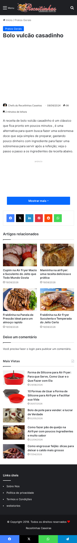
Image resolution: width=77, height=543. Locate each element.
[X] (20, 218)
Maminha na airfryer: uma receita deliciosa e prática (55, 273)
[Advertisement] (38, 70)
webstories (13, 505)
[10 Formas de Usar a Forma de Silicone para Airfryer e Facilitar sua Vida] (14, 396)
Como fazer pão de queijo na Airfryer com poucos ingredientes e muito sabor (50, 431)
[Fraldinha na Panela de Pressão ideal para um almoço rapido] (20, 299)
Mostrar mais (37, 200)
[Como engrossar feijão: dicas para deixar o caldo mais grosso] (14, 451)
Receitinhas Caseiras (38, 528)
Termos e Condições (19, 499)
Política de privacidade (21, 492)
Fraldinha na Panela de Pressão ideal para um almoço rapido (18, 318)
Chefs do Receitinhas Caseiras (25, 105)
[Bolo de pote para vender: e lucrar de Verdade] (14, 415)
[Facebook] (10, 218)
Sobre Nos (13, 486)
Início (8, 20)
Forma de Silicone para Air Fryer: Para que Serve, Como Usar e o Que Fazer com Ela (49, 376)
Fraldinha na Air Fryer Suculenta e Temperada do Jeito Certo (56, 318)
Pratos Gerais (23, 20)
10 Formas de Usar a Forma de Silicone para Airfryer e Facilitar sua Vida (49, 395)
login (32, 348)
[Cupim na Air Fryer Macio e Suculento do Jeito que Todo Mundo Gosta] (20, 255)
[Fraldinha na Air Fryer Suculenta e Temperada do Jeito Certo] (57, 299)
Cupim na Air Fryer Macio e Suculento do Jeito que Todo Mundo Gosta (20, 273)
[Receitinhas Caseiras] (37, 7)
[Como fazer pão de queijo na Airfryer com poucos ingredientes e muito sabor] (14, 432)
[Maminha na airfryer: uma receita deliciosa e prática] (57, 255)
